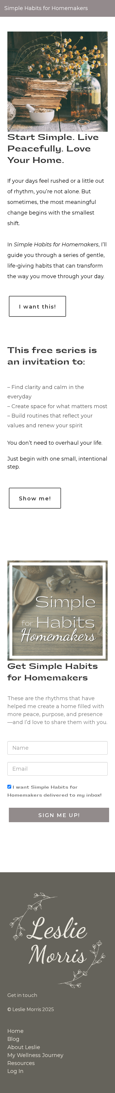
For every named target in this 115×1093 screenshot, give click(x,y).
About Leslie (23, 1047)
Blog (13, 1039)
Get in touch (22, 995)
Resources (21, 1063)
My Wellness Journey (35, 1055)
